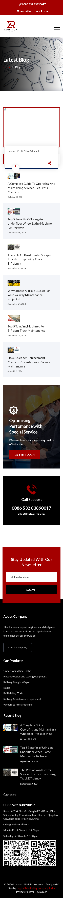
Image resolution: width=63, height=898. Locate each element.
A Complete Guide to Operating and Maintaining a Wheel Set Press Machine (31, 188)
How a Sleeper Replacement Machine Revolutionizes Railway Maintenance (29, 362)
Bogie (6, 687)
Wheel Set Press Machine (17, 704)
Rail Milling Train (13, 693)
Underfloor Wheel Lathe (17, 670)
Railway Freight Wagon (16, 682)
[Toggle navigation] (57, 27)
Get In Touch (25, 454)
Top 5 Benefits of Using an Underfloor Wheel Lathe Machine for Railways (30, 223)
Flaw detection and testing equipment (25, 676)
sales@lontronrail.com (31, 513)
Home (7, 67)
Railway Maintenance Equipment (22, 698)
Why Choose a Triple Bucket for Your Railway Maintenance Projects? (29, 295)
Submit (31, 589)
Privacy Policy (24, 891)
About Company (17, 647)
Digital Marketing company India (36, 888)
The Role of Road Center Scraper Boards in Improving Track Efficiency (30, 259)
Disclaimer (40, 891)
